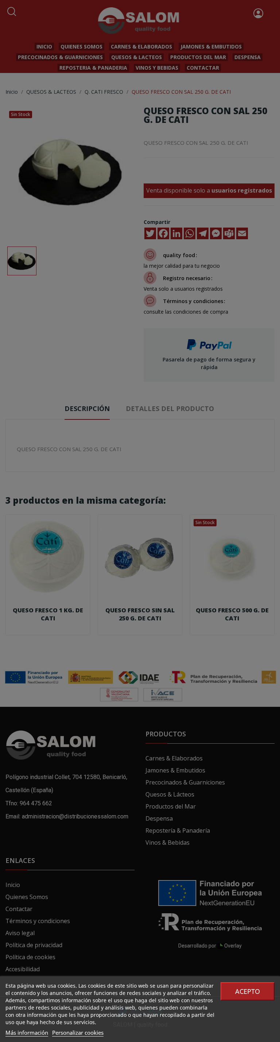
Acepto (247, 991)
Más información (26, 1032)
